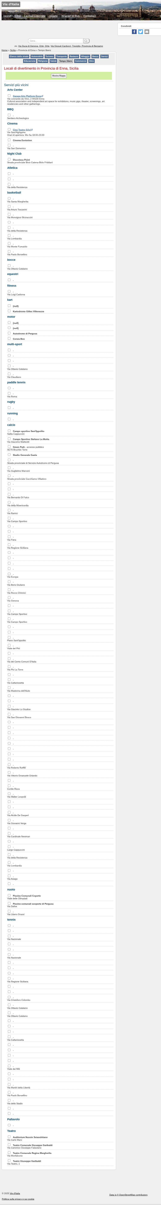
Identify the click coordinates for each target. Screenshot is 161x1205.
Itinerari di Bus (70, 16)
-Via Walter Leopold (16, 795)
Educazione (29, 61)
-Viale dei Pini (13, 647)
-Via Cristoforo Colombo (18, 998)
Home (7, 16)
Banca (95, 56)
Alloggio (85, 56)
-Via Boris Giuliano (16, 583)
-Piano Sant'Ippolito (16, 639)
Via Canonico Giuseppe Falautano (30, 1146)
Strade (53, 16)
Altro (91, 61)
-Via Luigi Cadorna (16, 293)
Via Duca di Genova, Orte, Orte (33, 46)
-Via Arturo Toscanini (17, 208)
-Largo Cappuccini (16, 848)
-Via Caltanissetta (15, 681)
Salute (53, 61)
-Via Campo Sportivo (17, 520)
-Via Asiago (12, 877)
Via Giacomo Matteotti (28, 440)
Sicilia (13, 50)
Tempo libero (65, 61)
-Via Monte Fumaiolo (17, 245)
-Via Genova (13, 599)
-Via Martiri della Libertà (18, 1086)
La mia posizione (35, 16)
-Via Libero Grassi (15, 913)
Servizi (104, 56)
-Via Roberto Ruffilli (16, 766)
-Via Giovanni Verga (16, 822)
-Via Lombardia (14, 237)
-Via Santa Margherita (17, 200)
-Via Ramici (12, 512)
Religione (42, 61)
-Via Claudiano (14, 375)
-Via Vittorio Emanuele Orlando (22, 774)
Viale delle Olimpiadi (24, 897)
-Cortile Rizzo (13, 787)
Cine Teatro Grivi (22, 130)
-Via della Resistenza (17, 186)
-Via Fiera (11, 538)
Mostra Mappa (58, 76)
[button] (134, 31)
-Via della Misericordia (17, 504)
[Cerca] (86, 40)
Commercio (80, 61)
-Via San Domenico (16, 147)
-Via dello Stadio (15, 1102)
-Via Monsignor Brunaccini (20, 216)
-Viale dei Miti (13, 1067)
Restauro (74, 56)
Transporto (61, 56)
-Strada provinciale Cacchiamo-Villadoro (26, 477)
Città (18, 16)
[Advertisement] (59, 30)
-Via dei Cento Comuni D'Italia (21, 660)
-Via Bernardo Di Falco (18, 496)
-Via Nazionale (14, 937)
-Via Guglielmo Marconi (18, 469)
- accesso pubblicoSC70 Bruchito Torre (25, 448)
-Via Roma (12, 395)
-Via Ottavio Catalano (17, 267)
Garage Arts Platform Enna (27, 96)
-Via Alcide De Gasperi (18, 814)
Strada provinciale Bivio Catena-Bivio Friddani (30, 161)
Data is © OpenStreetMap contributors (128, 1195)
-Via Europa (12, 575)
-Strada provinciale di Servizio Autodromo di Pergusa (33, 461)
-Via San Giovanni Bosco (19, 716)
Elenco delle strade (19, 56)
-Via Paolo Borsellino (17, 253)
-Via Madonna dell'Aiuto (18, 689)
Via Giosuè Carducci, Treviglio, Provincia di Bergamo (77, 46)
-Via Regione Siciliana (17, 546)
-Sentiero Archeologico (18, 116)
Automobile (37, 56)
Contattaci (89, 16)
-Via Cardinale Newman (18, 835)
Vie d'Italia (15, 1193)
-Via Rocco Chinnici (16, 591)
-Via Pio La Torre (15, 668)
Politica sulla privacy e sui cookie (18, 1199)
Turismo (49, 56)
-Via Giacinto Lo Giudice (19, 708)
